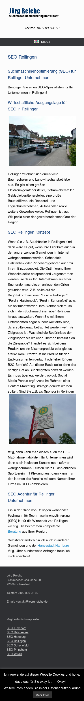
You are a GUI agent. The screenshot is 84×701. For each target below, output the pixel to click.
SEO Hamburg (16, 636)
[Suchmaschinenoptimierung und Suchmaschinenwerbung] (42, 13)
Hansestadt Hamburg (53, 545)
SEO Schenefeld (17, 645)
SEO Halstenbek (17, 632)
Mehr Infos (43, 695)
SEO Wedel (14, 654)
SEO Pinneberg (17, 649)
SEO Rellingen (16, 641)
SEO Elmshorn (16, 628)
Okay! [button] (61, 681)
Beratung (14, 531)
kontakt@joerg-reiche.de (31, 601)
